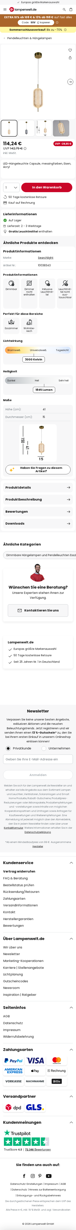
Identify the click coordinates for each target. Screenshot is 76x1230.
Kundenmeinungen (22, 1122)
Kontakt (9, 912)
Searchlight (45, 258)
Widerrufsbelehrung (18, 1036)
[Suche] (64, 9)
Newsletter (11, 954)
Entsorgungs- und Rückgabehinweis (39, 1195)
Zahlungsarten (14, 898)
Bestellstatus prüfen (18, 885)
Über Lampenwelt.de (23, 938)
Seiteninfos (14, 1007)
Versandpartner (19, 1096)
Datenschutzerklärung (38, 832)
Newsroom (11, 988)
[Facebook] (26, 1176)
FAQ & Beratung (15, 878)
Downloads (14, 523)
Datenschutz (13, 1023)
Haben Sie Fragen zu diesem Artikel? (41, 469)
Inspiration (11, 994)
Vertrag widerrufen (19, 871)
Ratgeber (29, 994)
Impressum (11, 1030)
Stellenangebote (31, 967)
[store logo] (25, 9)
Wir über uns (12, 947)
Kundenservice (18, 862)
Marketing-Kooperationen (23, 961)
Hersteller (38, 846)
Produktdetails (18, 487)
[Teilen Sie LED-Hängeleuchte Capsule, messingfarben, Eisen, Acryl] (70, 57)
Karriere (9, 967)
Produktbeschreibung (23, 499)
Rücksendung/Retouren (21, 892)
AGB (6, 1016)
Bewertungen (16, 511)
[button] (9, 128)
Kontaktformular (13, 827)
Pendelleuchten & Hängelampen (29, 38)
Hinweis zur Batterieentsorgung (47, 1189)
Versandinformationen (20, 905)
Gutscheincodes (15, 981)
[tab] (38, 894)
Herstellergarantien (18, 919)
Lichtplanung (13, 974)
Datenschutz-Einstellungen (26, 1184)
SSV (36, 22)
